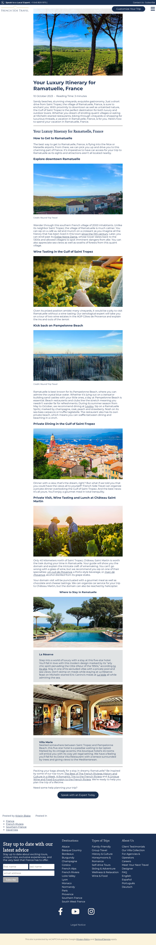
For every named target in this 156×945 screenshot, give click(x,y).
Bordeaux (68, 853)
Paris (65, 890)
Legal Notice (78, 924)
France (10, 821)
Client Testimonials (133, 846)
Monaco (67, 883)
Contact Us (138, 2)
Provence (67, 894)
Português (128, 883)
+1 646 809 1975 (38, 2)
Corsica (66, 864)
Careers (126, 861)
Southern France (16, 826)
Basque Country (72, 850)
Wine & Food (100, 875)
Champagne (69, 861)
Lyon (65, 879)
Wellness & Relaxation (105, 872)
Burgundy (68, 857)
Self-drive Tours (101, 864)
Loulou (89, 406)
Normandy (68, 886)
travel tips (12, 829)
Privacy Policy (83, 939)
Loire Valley (68, 875)
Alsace (66, 846)
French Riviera (14, 824)
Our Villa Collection (133, 850)
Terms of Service (103, 939)
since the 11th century (95, 233)
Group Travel (99, 850)
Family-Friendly (101, 846)
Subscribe (150, 2)
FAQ (124, 872)
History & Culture (102, 853)
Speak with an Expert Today (78, 795)
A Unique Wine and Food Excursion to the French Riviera (76, 778)
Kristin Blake (23, 815)
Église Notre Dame (65, 236)
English (126, 875)
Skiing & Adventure (103, 868)
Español (127, 879)
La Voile (101, 674)
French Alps (69, 868)
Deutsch (127, 886)
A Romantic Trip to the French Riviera (79, 776)
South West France (73, 901)
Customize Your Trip (128, 8)
